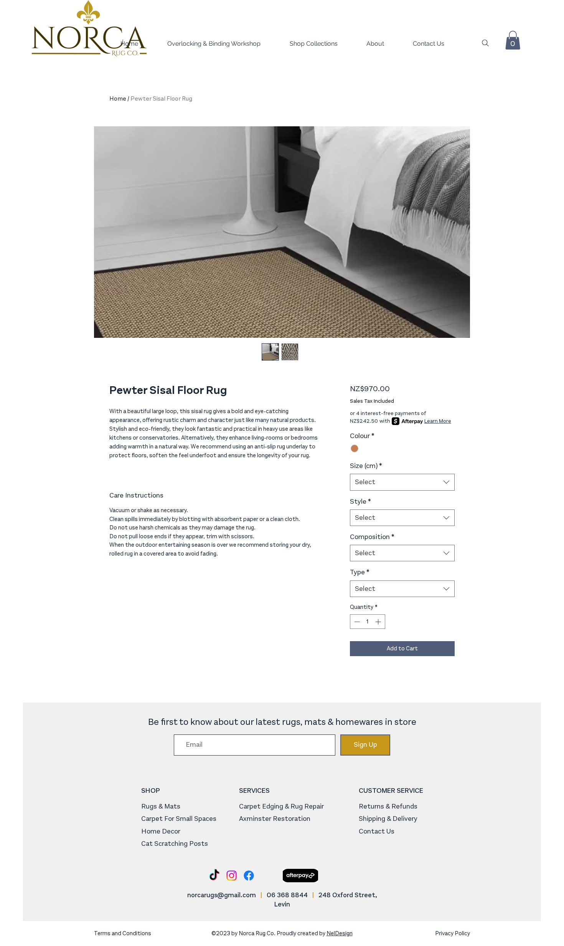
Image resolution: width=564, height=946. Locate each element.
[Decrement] (356, 622)
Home (117, 98)
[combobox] (402, 482)
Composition (372, 536)
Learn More (437, 421)
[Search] (485, 43)
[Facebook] (249, 875)
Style (360, 501)
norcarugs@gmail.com (221, 895)
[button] (302, 44)
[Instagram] (231, 875)
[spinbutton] (367, 622)
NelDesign (340, 933)
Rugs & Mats (160, 806)
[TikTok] (214, 875)
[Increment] (379, 622)
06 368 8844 (287, 895)
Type (359, 572)
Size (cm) (366, 465)
